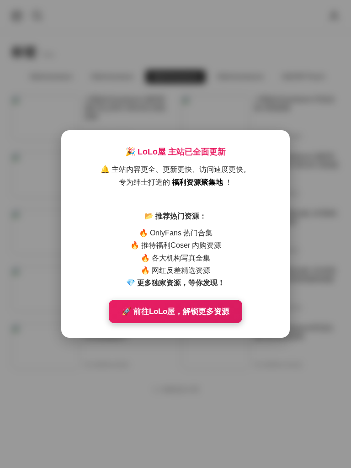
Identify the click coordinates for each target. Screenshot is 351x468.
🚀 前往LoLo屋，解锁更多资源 (175, 311)
